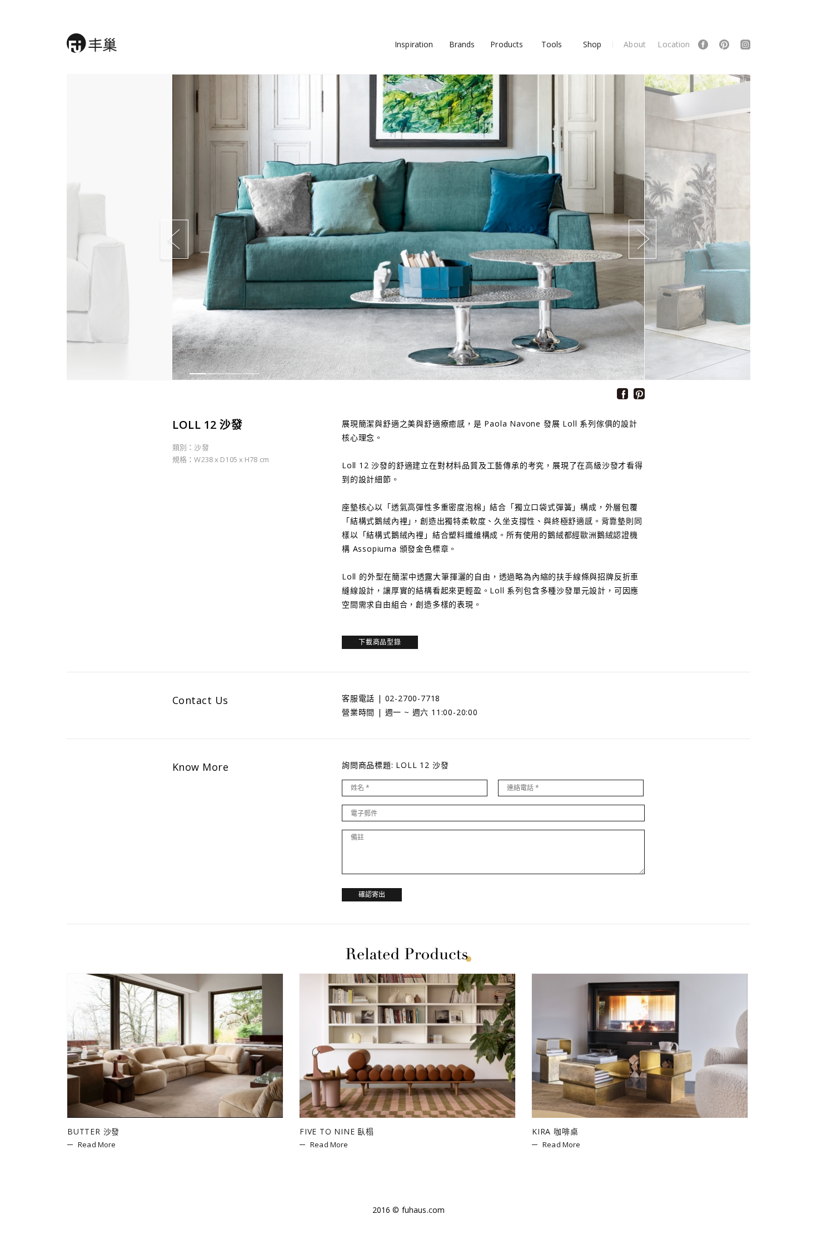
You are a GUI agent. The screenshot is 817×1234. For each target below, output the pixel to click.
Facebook (703, 44)
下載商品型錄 (379, 642)
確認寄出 (371, 894)
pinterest (724, 44)
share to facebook (622, 393)
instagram (745, 44)
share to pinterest (639, 393)
